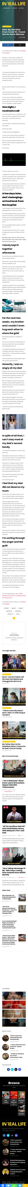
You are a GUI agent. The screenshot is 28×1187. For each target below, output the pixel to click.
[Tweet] (20, 45)
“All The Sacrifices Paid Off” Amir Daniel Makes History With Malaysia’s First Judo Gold (13, 829)
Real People (6, 26)
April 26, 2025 (6, 946)
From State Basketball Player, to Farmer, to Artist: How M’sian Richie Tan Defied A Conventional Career (9, 924)
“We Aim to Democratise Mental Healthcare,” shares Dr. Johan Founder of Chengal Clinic (9, 910)
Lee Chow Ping (21, 37)
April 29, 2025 (6, 930)
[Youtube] (15, 1069)
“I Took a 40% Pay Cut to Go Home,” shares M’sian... (17, 1046)
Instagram (7, 53)
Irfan (19, 835)
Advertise (4, 1181)
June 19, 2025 (6, 915)
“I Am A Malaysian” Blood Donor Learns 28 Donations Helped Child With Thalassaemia (13, 784)
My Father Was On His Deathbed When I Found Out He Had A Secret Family (14, 746)
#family (21, 608)
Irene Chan (20, 877)
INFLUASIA (9, 1183)
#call (18, 614)
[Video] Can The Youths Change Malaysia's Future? (17, 1172)
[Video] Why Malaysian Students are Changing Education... (17, 1162)
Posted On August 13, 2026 (9, 789)
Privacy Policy (15, 1181)
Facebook (23, 51)
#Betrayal (18, 611)
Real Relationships (8, 741)
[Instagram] (19, 1069)
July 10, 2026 (6, 901)
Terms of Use (22, 1181)
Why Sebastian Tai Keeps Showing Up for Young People (9, 897)
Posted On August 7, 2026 (9, 835)
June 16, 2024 (6, 683)
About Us (9, 1181)
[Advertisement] (14, 970)
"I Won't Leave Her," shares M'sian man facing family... (16, 1037)
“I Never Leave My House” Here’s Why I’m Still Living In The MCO (13, 712)
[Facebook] (8, 1069)
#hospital (9, 611)
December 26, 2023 (7, 716)
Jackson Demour (8, 791)
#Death (14, 608)
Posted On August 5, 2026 (9, 877)
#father (6, 608)
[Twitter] (12, 1069)
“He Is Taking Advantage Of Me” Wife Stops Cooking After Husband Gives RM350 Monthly (14, 871)
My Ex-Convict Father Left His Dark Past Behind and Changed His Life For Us (13, 679)
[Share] (8, 45)
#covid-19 (10, 614)
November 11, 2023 (7, 750)
